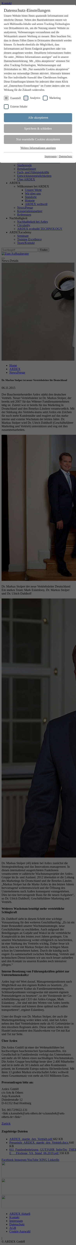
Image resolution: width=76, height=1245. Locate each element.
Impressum (51, 156)
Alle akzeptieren (38, 117)
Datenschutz (65, 156)
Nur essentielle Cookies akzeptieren (38, 139)
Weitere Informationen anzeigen (38, 147)
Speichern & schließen (38, 128)
